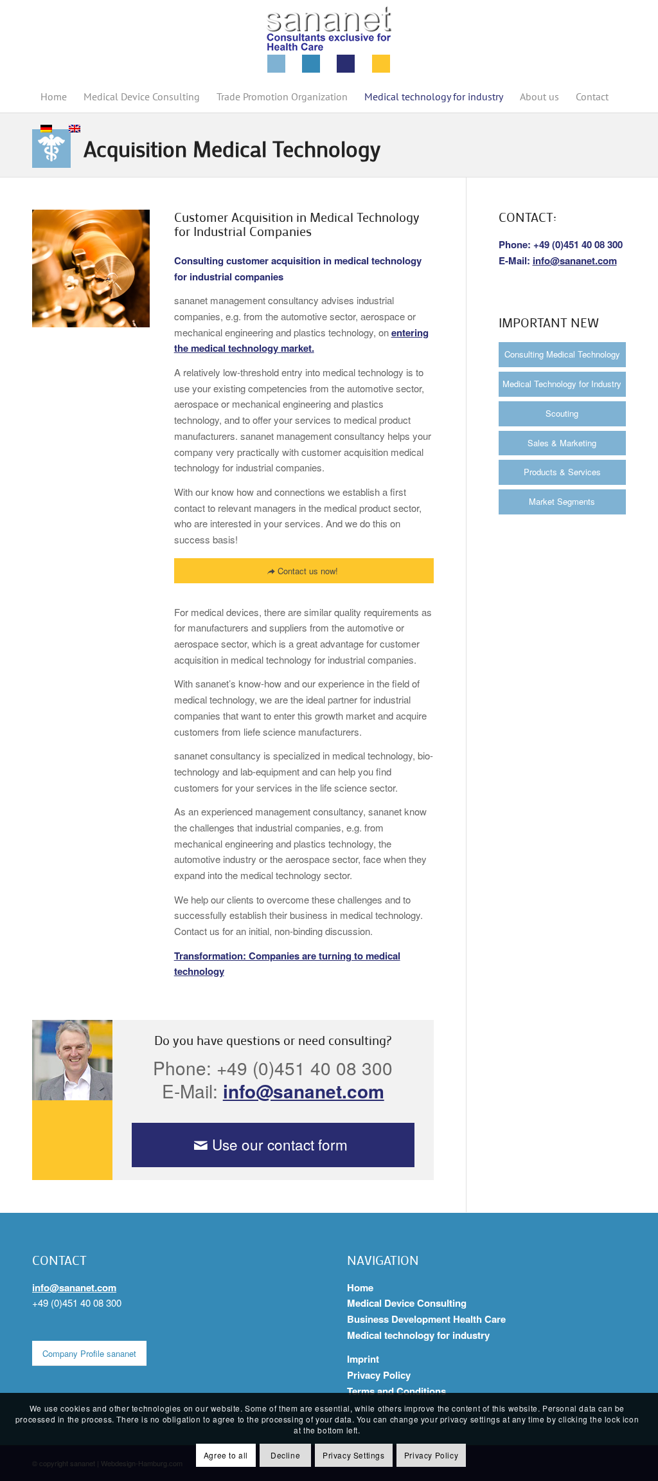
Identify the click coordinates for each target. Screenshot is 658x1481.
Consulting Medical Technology (562, 354)
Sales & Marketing (562, 443)
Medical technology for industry (418, 1335)
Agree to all (226, 1454)
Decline (285, 1454)
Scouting (562, 413)
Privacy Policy (379, 1375)
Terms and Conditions (396, 1391)
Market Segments (562, 501)
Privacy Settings (354, 1454)
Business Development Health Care (426, 1319)
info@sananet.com (303, 1091)
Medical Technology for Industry (561, 383)
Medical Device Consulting (407, 1303)
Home (360, 1287)
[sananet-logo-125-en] (329, 40)
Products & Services (562, 472)
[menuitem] (53, 96)
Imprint (363, 1359)
